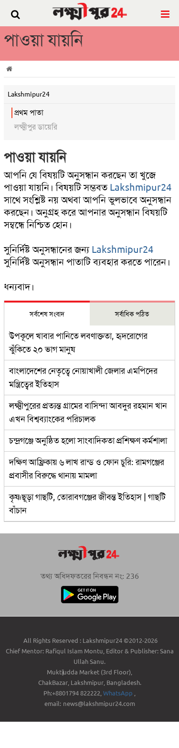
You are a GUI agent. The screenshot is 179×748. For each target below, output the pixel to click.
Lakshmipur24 (140, 187)
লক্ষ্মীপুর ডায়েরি (35, 127)
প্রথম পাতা (28, 113)
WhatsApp (118, 693)
